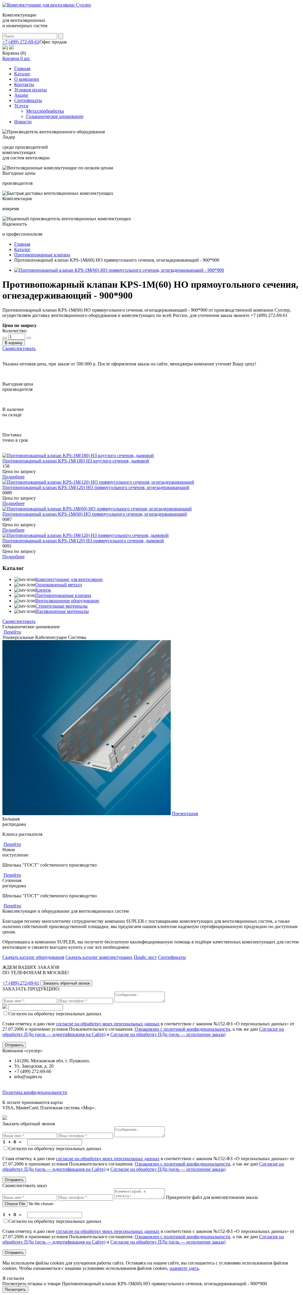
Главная (22, 68)
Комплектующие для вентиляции (69, 579)
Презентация (185, 813)
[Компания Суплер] (46, 4)
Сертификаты (28, 100)
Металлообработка (45, 111)
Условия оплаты (30, 89)
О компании (26, 79)
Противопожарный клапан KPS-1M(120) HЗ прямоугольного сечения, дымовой (83, 540)
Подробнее (13, 476)
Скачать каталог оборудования (33, 957)
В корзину (13, 343)
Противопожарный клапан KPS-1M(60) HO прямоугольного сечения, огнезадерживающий (94, 514)
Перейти (12, 631)
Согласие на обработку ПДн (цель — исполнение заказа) (167, 1034)
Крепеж (43, 590)
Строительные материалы (61, 605)
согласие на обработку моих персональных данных (107, 1023)
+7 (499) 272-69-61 (20, 41)
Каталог (22, 73)
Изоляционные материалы (62, 611)
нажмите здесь (184, 1268)
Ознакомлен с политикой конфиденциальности (182, 1029)
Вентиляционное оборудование (67, 600)
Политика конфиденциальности (34, 1092)
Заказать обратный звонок (66, 983)
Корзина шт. (16, 58)
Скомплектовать (19, 348)
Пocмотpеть (15, 1289)
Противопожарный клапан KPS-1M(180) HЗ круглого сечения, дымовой (75, 460)
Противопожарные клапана (63, 595)
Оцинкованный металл (58, 584)
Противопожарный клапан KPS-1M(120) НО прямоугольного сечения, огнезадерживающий (95, 487)
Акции (21, 95)
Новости (23, 121)
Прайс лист (145, 957)
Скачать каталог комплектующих (99, 957)
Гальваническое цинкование (54, 116)
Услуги (21, 105)
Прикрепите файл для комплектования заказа (212, 1197)
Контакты (24, 84)
